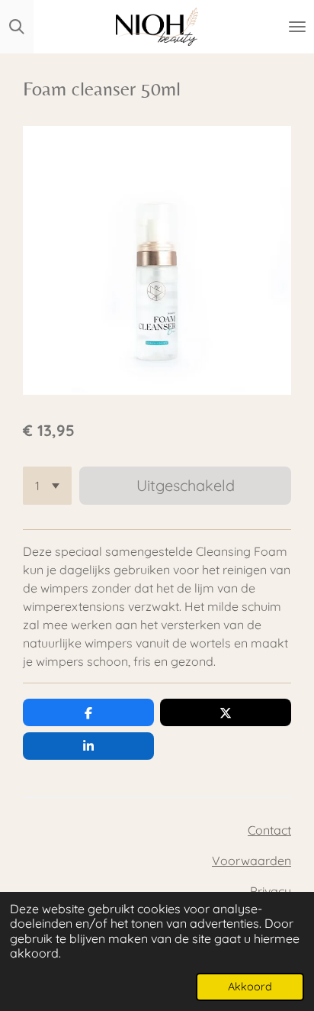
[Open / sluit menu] (297, 26)
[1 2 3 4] (47, 486)
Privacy (270, 891)
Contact (269, 830)
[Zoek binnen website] (17, 26)
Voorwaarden (251, 860)
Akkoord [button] (250, 986)
